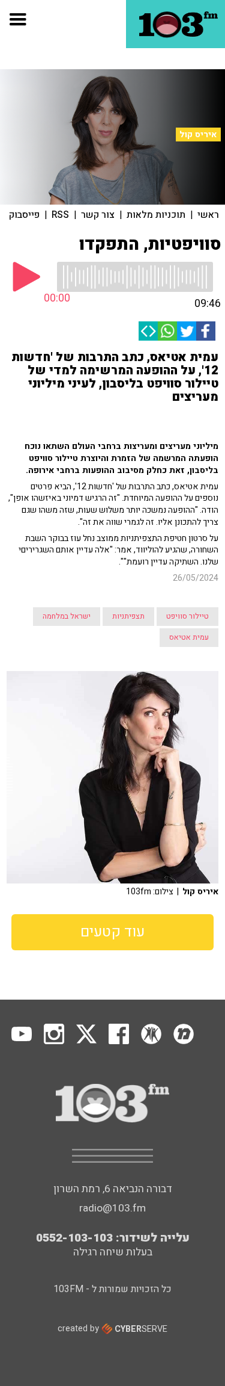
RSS (60, 215)
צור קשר (98, 215)
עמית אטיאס (189, 637)
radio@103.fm (112, 1208)
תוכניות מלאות (156, 215)
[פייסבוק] (205, 331)
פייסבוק (24, 215)
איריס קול (198, 134)
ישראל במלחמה (67, 616)
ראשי (208, 215)
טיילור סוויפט (187, 616)
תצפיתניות (128, 616)
